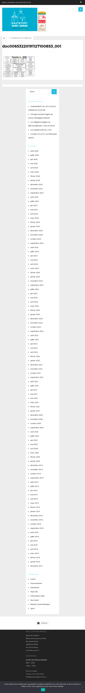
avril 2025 (34, 214)
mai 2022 (34, 348)
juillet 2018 (34, 536)
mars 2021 (34, 402)
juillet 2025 (34, 201)
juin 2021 (33, 390)
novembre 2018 (36, 520)
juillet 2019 (34, 486)
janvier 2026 (35, 180)
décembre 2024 (36, 230)
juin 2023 (33, 293)
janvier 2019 (35, 511)
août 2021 (34, 381)
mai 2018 (34, 545)
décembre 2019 (36, 465)
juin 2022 (33, 344)
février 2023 (35, 310)
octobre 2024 (35, 239)
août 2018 (34, 532)
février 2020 (35, 457)
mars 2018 (34, 553)
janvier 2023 (35, 314)
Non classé (34, 600)
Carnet (33, 579)
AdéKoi (43, 677)
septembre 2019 (36, 478)
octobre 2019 (35, 474)
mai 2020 (34, 444)
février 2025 (35, 222)
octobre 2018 (35, 524)
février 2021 (35, 406)
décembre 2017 (36, 566)
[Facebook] (80, 2)
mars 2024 (34, 268)
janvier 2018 (35, 562)
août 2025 (34, 197)
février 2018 (35, 557)
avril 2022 (34, 352)
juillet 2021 (34, 385)
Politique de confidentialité (35, 674)
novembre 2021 (36, 369)
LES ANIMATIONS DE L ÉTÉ (40, 130)
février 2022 (35, 356)
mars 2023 (34, 306)
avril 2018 (34, 549)
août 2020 (34, 432)
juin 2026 (33, 159)
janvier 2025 (35, 226)
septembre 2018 (36, 528)
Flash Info (34, 592)
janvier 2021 (35, 411)
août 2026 (34, 151)
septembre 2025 (36, 193)
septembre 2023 (36, 285)
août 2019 (34, 482)
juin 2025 (33, 205)
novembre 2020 (36, 419)
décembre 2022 (36, 318)
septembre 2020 (36, 427)
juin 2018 (33, 541)
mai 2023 (34, 297)
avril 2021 (34, 398)
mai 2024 (34, 260)
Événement (34, 587)
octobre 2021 (35, 373)
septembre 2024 (36, 243)
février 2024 (35, 272)
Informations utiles (37, 596)
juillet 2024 (34, 251)
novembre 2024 (36, 235)
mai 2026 (34, 163)
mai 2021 (34, 394)
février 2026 (35, 176)
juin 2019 (33, 490)
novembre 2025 (36, 189)
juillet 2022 (34, 339)
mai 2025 (34, 209)
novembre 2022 (36, 323)
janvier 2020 (35, 461)
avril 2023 (34, 302)
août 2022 (34, 335)
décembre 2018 (36, 515)
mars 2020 (34, 453)
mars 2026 (34, 172)
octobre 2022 (35, 327)
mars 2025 (34, 218)
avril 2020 (34, 448)
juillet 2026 (34, 155)
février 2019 (35, 507)
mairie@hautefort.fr (32, 650)
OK (43, 690)
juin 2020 (33, 440)
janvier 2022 (35, 360)
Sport (32, 608)
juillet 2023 (34, 289)
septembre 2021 (36, 377)
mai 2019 (34, 494)
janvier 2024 (35, 277)
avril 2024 (34, 264)
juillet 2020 (34, 436)
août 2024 (34, 247)
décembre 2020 (36, 415)
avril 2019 (34, 499)
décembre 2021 (36, 365)
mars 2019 (34, 503)
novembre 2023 (36, 281)
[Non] (82, 687)
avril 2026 (34, 168)
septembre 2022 (36, 331)
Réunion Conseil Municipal (40, 604)
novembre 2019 (36, 469)
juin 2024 (33, 256)
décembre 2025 (36, 184)
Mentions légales (31, 671)
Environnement (36, 583)
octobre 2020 (35, 423)
